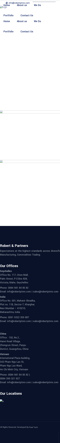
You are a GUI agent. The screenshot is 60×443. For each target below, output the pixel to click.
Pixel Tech (33, 427)
